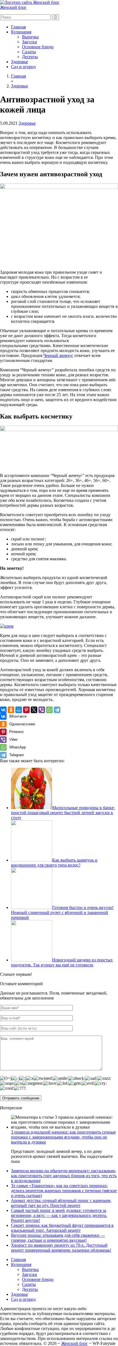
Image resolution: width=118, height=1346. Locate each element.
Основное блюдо (38, 46)
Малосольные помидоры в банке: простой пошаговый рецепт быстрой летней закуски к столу (63, 812)
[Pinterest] (26, 710)
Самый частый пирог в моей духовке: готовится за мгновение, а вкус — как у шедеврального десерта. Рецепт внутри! (59, 1215)
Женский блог (13, 7)
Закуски (29, 41)
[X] (34, 710)
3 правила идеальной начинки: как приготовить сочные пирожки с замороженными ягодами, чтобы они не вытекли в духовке (63, 1137)
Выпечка (30, 36)
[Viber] (41, 710)
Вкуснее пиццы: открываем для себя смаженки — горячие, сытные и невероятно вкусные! (58, 1238)
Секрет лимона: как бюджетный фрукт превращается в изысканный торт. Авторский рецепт (62, 1228)
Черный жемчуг (58, 355)
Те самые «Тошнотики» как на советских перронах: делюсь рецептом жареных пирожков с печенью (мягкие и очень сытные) (64, 1190)
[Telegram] (57, 710)
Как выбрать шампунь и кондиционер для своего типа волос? (54, 862)
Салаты (29, 51)
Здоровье (19, 61)
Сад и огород (23, 66)
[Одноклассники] (11, 710)
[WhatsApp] (49, 710)
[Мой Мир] (18, 710)
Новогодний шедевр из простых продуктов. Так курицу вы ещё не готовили (62, 962)
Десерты (30, 56)
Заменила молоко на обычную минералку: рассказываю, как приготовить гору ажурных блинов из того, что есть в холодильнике (64, 1175)
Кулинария (21, 32)
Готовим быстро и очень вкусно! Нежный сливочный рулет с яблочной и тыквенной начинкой (62, 912)
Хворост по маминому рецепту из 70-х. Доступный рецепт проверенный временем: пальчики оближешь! (61, 1247)
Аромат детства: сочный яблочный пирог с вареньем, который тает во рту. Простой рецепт (61, 1203)
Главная (18, 27)
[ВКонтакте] (3, 710)
